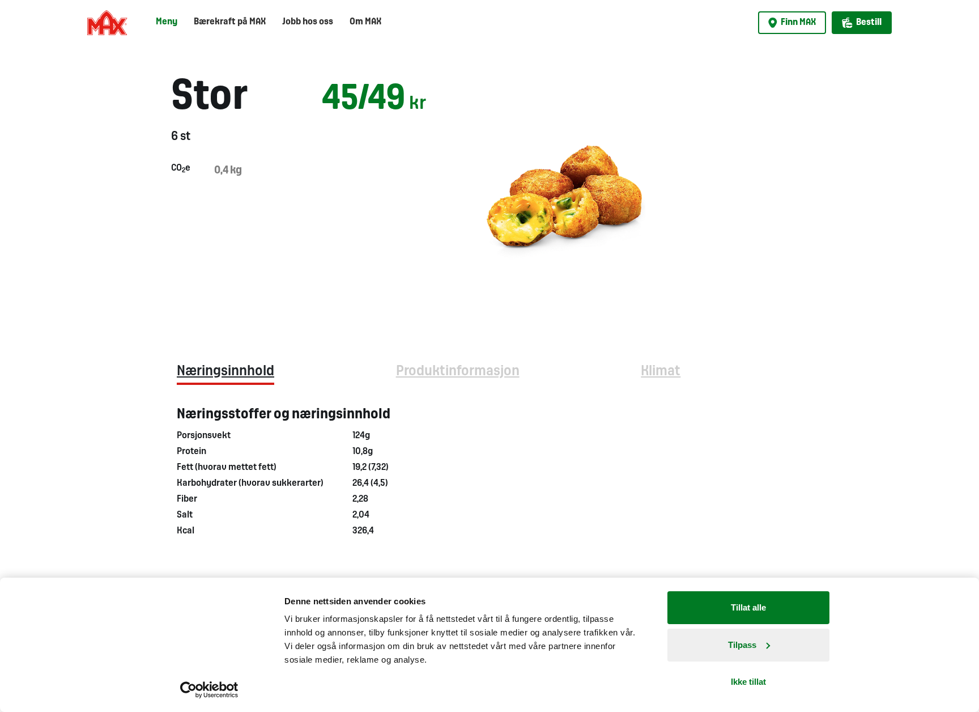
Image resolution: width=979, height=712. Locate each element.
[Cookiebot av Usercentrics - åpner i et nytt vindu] (209, 689)
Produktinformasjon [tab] (458, 371)
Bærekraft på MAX (230, 22)
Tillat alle (748, 607)
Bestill (869, 22)
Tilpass (742, 645)
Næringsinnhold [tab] (225, 371)
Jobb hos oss (307, 22)
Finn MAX (798, 22)
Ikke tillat (748, 681)
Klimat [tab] (660, 371)
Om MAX (365, 22)
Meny (166, 22)
